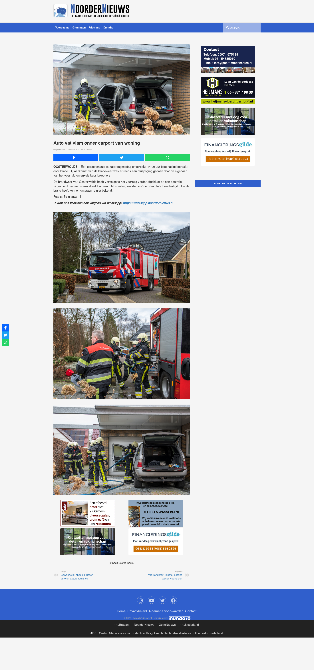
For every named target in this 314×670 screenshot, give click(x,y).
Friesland (94, 27)
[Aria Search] (227, 27)
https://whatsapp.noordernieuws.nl (148, 203)
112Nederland (189, 570)
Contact (190, 556)
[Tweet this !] (121, 157)
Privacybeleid (137, 556)
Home (121, 556)
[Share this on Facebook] (75, 157)
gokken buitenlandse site (167, 579)
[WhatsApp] (167, 157)
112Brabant (121, 570)
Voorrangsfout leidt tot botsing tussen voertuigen (165, 521)
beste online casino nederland (203, 579)
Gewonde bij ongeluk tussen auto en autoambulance (77, 521)
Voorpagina (62, 27)
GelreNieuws (167, 570)
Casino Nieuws (109, 579)
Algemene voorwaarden (166, 556)
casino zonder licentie (135, 579)
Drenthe (108, 27)
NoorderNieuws (144, 570)
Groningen (79, 27)
